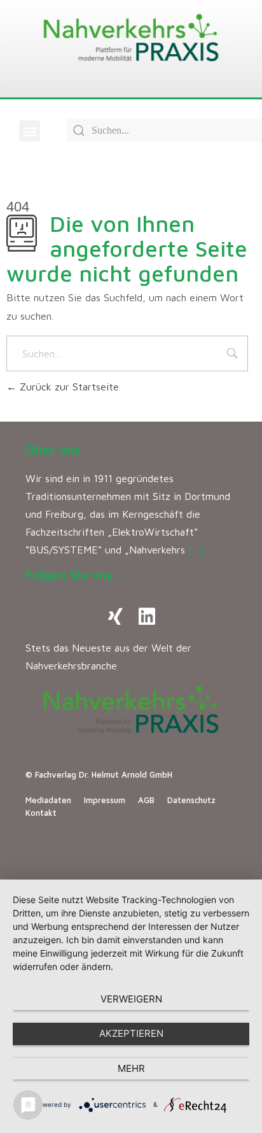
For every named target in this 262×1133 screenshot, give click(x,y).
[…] (196, 549)
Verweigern (131, 999)
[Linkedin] (146, 616)
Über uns (52, 450)
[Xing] (115, 616)
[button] (29, 130)
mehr (131, 1068)
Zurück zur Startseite (68, 386)
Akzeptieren (131, 1033)
